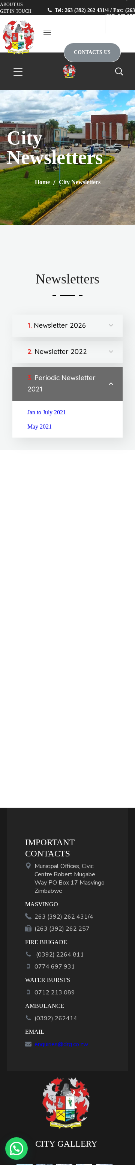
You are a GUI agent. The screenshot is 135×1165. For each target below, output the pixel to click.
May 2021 (39, 426)
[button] (120, 24)
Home (42, 182)
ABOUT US (11, 4)
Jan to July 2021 (46, 412)
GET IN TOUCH (16, 11)
